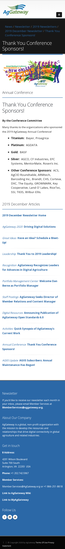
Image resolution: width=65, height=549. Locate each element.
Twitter (15, 517)
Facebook (4, 517)
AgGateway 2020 (12, 226)
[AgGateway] (15, 8)
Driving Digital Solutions (40, 226)
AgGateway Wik (20, 493)
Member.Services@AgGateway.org (21, 486)
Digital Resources (12, 313)
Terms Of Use (42, 542)
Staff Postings (10, 297)
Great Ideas (9, 238)
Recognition (9, 265)
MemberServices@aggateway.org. (22, 407)
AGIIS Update (10, 360)
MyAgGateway (20, 499)
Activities (8, 328)
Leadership (9, 254)
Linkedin (10, 517)
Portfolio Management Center (20, 281)
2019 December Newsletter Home (24, 215)
